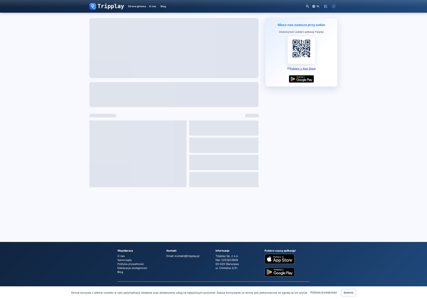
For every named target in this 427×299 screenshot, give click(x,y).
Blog (163, 6)
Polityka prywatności (323, 292)
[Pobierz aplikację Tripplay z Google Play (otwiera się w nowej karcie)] (301, 79)
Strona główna (137, 6)
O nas (152, 6)
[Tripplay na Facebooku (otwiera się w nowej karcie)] (326, 6)
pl (318, 6)
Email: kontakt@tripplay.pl (182, 256)
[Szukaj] (307, 6)
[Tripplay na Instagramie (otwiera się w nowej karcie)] (334, 6)
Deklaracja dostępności (132, 268)
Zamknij (348, 292)
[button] (92, 6)
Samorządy (124, 260)
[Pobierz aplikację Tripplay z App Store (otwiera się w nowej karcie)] (301, 70)
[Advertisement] (131, 213)
